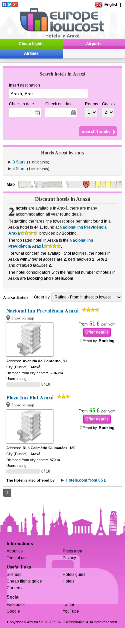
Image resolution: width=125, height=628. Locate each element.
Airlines (31, 53)
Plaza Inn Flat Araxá (30, 397)
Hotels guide (74, 574)
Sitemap (14, 574)
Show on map (22, 318)
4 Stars (19, 168)
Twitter (68, 604)
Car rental (16, 588)
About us (15, 551)
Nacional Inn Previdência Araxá (42, 310)
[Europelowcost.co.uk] (62, 30)
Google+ (14, 611)
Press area (72, 551)
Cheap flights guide (24, 581)
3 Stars (19, 162)
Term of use (17, 557)
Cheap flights (31, 43)
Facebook (16, 604)
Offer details (97, 332)
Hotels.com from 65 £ (86, 480)
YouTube (71, 611)
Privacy (69, 557)
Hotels (68, 581)
